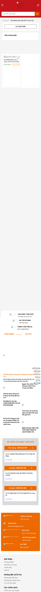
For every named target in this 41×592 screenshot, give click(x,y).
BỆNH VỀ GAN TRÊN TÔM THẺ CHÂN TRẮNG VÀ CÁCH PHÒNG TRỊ (30, 430)
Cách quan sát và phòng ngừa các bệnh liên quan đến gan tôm (30, 413)
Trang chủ (5, 20)
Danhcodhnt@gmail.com (16, 526)
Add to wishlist (17, 58)
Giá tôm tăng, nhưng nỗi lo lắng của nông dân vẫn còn (11, 395)
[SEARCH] (37, 14)
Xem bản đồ (8, 460)
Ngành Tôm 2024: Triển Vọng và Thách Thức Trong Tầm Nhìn (30, 386)
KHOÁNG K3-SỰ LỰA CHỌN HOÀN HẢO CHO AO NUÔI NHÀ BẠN (11, 403)
